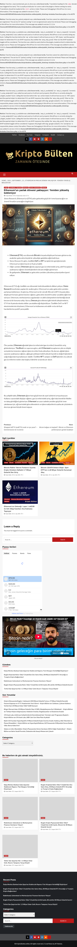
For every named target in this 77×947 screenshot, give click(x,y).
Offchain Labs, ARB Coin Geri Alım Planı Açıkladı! (33, 717)
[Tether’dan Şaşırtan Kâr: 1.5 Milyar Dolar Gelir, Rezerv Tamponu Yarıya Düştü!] (20, 846)
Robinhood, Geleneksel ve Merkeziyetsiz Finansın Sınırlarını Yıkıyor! (27, 681)
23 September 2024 (20, 195)
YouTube (29, 135)
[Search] (72, 174)
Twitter (14, 135)
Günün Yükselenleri (35, 187)
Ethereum (25, 187)
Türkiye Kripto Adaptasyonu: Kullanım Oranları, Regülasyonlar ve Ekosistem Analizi (35, 711)
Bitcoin (11, 462)
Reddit (53, 135)
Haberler (44, 187)
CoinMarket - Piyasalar (15, 187)
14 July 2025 (17, 475)
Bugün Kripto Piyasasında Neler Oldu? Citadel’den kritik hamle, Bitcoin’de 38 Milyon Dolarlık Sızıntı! (38, 685)
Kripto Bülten (9, 195)
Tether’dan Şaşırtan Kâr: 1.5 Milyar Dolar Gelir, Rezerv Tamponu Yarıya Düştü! (31, 689)
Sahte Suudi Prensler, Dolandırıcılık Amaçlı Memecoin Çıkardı (32, 731)
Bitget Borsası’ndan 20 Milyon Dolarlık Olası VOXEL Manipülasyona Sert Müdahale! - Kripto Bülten (38, 709)
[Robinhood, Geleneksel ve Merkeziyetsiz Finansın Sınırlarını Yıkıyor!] (20, 808)
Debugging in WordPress (56, 9)
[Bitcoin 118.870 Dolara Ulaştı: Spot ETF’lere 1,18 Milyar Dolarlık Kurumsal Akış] (57, 453)
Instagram (45, 135)
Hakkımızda (9, 926)
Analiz (6, 187)
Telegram (37, 135)
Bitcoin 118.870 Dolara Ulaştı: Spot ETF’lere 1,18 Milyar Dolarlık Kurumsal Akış (56, 470)
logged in (16, 530)
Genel (6, 779)
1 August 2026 (17, 791)
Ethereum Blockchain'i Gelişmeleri (20, 499)
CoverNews (48, 944)
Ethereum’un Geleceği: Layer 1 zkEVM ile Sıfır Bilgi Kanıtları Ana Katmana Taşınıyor (19, 509)
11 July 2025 (54, 475)
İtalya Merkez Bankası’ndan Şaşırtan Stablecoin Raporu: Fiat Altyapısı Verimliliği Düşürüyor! (36, 671)
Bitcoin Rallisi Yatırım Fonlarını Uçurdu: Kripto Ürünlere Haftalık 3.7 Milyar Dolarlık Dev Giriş (20, 470)
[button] (4, 174)
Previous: (20, 427)
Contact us (60, 135)
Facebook (22, 135)
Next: (56, 427)
